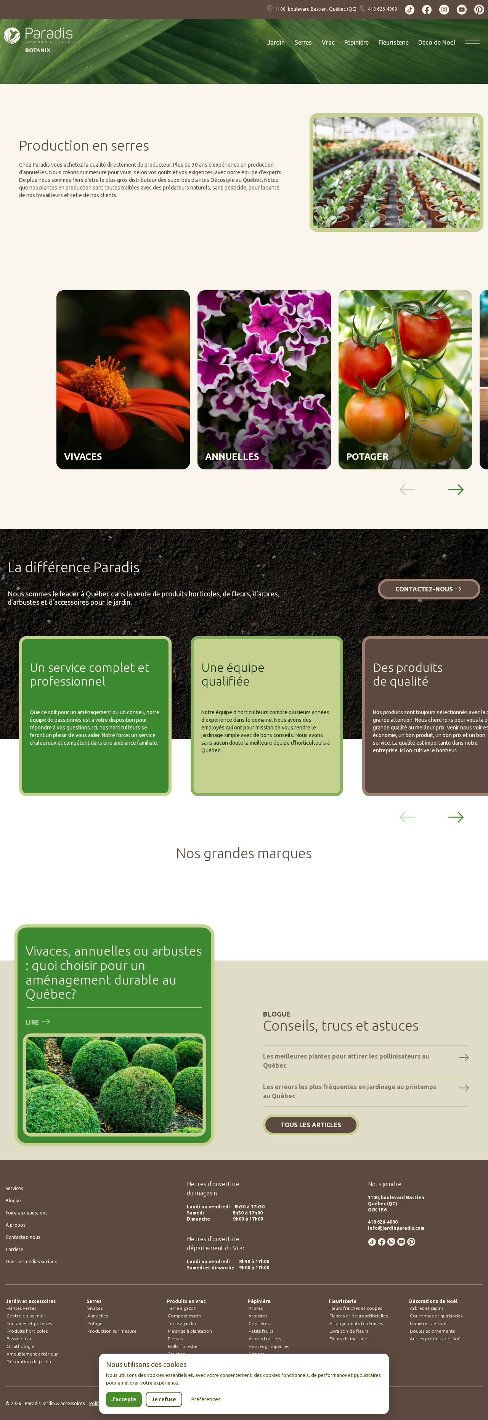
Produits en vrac (186, 1301)
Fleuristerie (342, 1301)
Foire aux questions (26, 1212)
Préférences (206, 1399)
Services (14, 1188)
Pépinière (259, 1301)
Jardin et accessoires (31, 1301)
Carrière (14, 1249)
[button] (456, 489)
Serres (94, 1301)
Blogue (13, 1200)
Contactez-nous (424, 589)
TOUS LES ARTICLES (311, 1124)
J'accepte (123, 1399)
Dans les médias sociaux (31, 1261)
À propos (15, 1224)
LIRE (33, 1022)
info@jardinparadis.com (396, 1228)
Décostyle (222, 180)
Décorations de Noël (433, 1301)
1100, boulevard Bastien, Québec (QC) (316, 8)
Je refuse (164, 1399)
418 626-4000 (381, 8)
